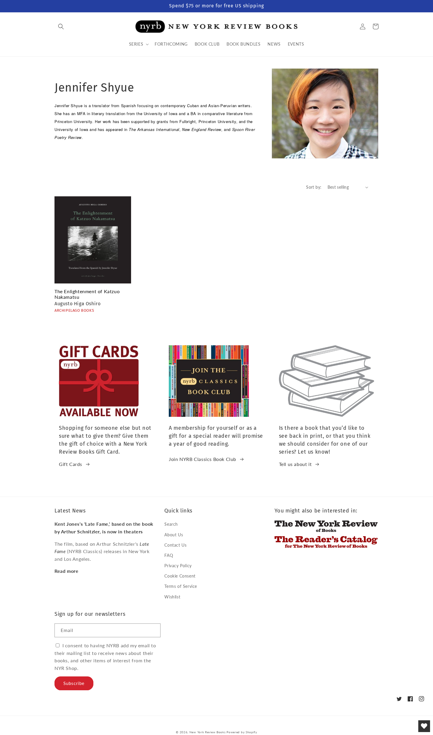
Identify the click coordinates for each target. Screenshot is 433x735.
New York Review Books (207, 732)
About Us (173, 534)
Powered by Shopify (242, 732)
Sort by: (313, 187)
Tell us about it (295, 464)
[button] (60, 26)
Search (171, 524)
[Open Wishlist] (424, 726)
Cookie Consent (179, 575)
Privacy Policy (177, 565)
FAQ (168, 555)
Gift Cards (70, 464)
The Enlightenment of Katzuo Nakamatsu (87, 294)
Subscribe (74, 683)
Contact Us (175, 544)
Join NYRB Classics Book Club (202, 459)
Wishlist (172, 596)
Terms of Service (180, 586)
